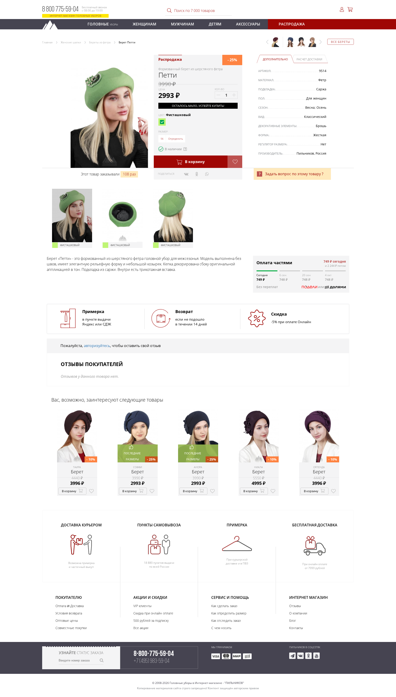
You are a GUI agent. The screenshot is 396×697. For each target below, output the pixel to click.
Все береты (340, 42)
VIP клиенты (142, 606)
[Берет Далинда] (288, 44)
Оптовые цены (66, 620)
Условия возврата (68, 613)
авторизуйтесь (97, 345)
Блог (292, 620)
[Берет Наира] (310, 44)
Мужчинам (182, 24)
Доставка (77, 606)
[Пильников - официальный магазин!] (52, 23)
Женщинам (144, 24)
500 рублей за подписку (151, 620)
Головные (103, 24)
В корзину (194, 161)
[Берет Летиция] (299, 44)
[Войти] (342, 9)
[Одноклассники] (196, 174)
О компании (298, 613)
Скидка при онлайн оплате (153, 613)
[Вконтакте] (186, 174)
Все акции (140, 628)
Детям (215, 24)
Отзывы (295, 606)
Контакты (296, 628)
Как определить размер (228, 613)
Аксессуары (248, 24)
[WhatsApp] (207, 174)
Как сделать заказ (224, 606)
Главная (47, 42)
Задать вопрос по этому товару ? (294, 173)
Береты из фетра (99, 42)
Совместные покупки (71, 628)
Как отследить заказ (226, 620)
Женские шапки (71, 42)
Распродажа (292, 24)
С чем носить (221, 628)
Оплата (60, 606)
